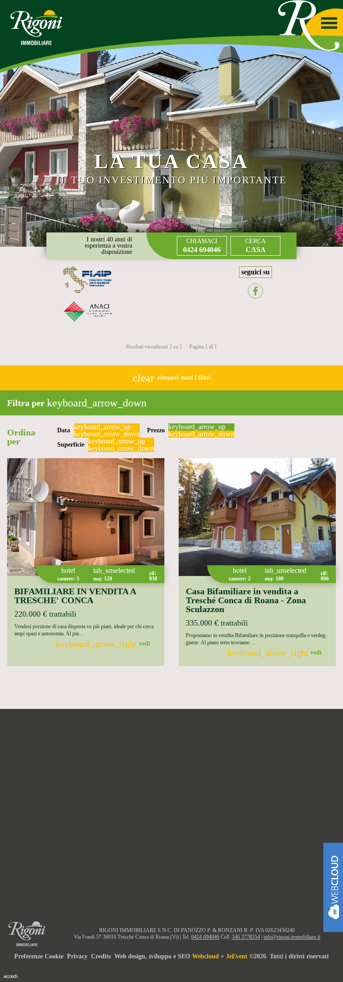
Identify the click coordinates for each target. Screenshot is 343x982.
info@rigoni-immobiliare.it (292, 937)
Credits (101, 956)
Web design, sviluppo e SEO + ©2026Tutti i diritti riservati (221, 956)
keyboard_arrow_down (107, 434)
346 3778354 (246, 937)
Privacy (77, 956)
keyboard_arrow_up (102, 427)
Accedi (11, 976)
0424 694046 (205, 937)
